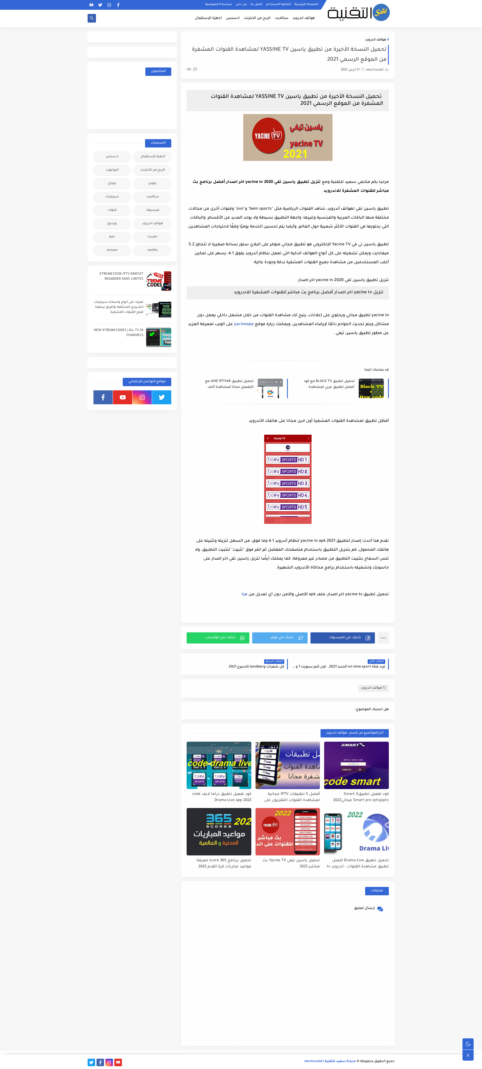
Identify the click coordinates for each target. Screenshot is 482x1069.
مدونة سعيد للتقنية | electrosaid (330, 1061)
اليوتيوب (112, 170)
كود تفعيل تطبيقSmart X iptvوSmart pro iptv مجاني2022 (361, 797)
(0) (189, 70)
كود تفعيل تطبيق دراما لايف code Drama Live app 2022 (221, 797)
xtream (112, 250)
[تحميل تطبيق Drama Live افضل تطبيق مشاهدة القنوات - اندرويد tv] (356, 831)
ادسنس (233, 18)
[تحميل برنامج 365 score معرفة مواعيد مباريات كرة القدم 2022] (219, 831)
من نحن (241, 4)
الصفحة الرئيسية (306, 4)
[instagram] (109, 5)
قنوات (112, 210)
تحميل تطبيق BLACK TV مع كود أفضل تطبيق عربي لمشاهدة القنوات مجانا (329, 384)
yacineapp (244, 324)
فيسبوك (152, 210)
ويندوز (112, 224)
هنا (244, 594)
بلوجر (152, 183)
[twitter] (100, 5)
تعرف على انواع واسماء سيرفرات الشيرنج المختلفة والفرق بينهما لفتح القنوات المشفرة (118, 307)
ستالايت (281, 18)
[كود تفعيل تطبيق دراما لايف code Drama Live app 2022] (219, 765)
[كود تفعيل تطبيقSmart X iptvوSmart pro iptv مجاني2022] (356, 765)
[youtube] (91, 5)
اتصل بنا (256, 4)
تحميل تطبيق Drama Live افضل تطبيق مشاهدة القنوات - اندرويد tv (358, 863)
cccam (152, 237)
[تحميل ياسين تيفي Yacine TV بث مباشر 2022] (288, 831)
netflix (153, 250)
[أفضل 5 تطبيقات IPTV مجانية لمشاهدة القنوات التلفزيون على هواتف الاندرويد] (288, 765)
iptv (112, 237)
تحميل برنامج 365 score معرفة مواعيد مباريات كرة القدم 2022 (224, 863)
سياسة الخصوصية (218, 4)
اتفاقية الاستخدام (278, 4)
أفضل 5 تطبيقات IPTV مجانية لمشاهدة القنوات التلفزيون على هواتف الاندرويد (292, 797)
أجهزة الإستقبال (208, 18)
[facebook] (118, 5)
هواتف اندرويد (304, 18)
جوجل (112, 183)
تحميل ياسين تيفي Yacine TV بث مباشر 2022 (291, 863)
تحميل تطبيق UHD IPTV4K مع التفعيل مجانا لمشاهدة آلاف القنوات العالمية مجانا (229, 384)
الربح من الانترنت (257, 18)
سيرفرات (112, 197)
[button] (342, 638)
